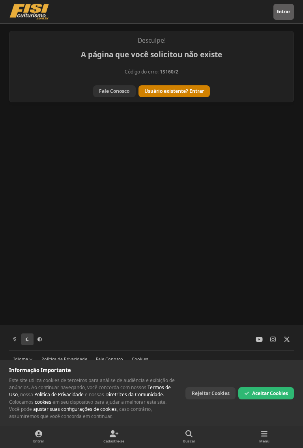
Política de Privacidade (64, 359)
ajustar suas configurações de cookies (75, 409)
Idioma (21, 359)
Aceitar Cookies (270, 393)
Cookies (140, 359)
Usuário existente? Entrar (174, 91)
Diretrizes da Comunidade (134, 394)
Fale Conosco (114, 91)
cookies (43, 402)
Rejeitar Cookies (211, 393)
